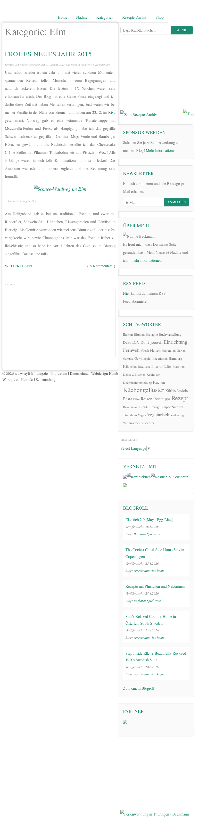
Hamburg (175, 358)
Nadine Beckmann (30, 64)
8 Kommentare (101, 64)
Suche (181, 30)
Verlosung (177, 415)
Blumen (139, 334)
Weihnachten (132, 423)
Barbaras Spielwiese (147, 533)
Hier (126, 293)
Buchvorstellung (170, 334)
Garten (181, 350)
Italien (168, 366)
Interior (157, 366)
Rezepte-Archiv (134, 17)
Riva (112, 112)
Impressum (58, 373)
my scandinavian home (149, 570)
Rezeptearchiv (132, 407)
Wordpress (10, 379)
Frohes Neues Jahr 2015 (48, 53)
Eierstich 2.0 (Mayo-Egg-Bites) (149, 519)
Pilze (136, 399)
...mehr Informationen (145, 260)
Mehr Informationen (161, 150)
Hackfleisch (160, 358)
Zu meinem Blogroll (138, 688)
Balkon (128, 334)
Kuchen (159, 382)
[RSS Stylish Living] (174, 292)
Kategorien (104, 17)
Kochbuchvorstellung (137, 382)
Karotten (179, 366)
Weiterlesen (18, 265)
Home (62, 17)
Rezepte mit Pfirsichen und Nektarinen (155, 586)
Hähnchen (130, 366)
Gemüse (128, 358)
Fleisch (155, 350)
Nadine (81, 17)
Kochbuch (153, 374)
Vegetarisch (158, 414)
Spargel (155, 406)
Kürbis (170, 390)
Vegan (142, 415)
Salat (146, 407)
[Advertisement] (60, 321)
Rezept (179, 398)
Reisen (146, 398)
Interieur (144, 366)
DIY (136, 342)
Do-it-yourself (152, 342)
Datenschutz (79, 373)
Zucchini (147, 422)
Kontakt (27, 379)
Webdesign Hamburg (107, 373)
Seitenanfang (46, 379)
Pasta (127, 398)
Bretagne (152, 334)
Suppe (166, 406)
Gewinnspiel (142, 358)
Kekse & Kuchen (134, 374)
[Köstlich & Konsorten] (169, 476)
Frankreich (169, 350)
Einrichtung (175, 341)
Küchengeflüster (143, 389)
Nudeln (182, 390)
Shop (160, 17)
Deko (127, 342)
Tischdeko (130, 415)
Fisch (145, 350)
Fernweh (86, 64)
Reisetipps (161, 398)
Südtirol (177, 407)
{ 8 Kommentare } (101, 265)
